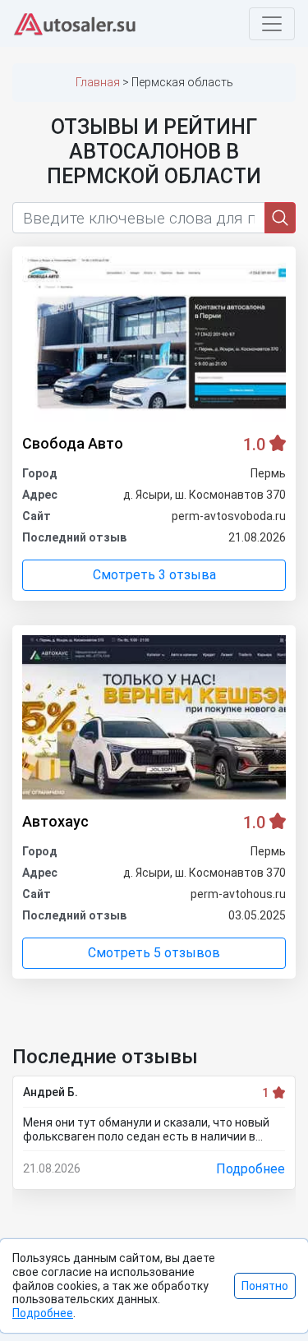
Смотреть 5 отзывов (154, 953)
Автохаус (55, 821)
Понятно (264, 1286)
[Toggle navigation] (272, 23)
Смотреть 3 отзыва (154, 575)
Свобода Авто (72, 443)
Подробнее (250, 1169)
